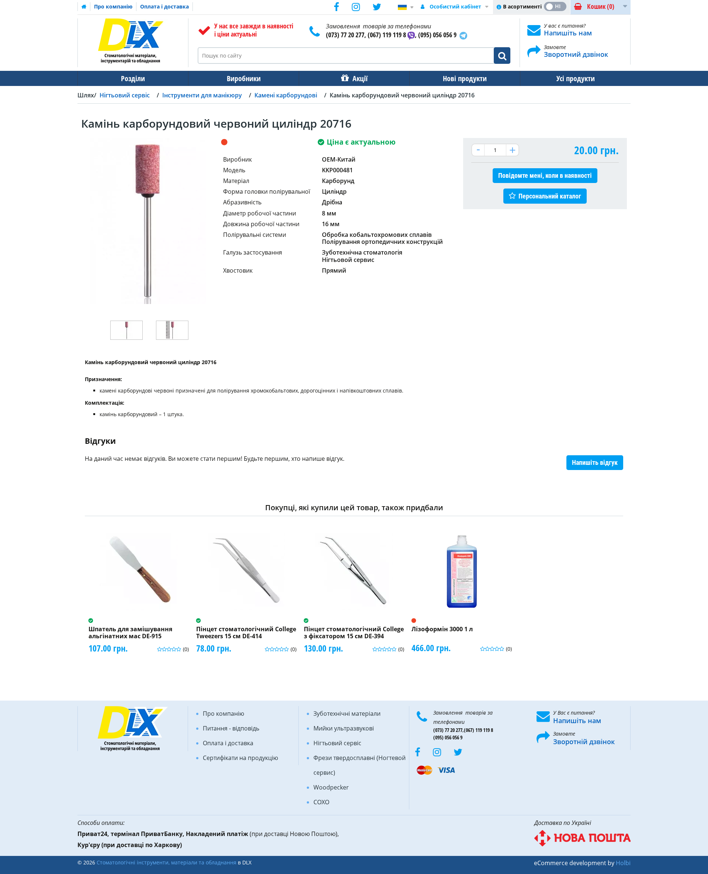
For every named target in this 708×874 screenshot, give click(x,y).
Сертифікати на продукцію (240, 758)
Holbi (623, 863)
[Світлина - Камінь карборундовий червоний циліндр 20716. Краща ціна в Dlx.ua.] (126, 330)
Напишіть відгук (595, 462)
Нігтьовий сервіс (337, 743)
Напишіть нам (568, 33)
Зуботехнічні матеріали (347, 713)
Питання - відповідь (231, 728)
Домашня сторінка (84, 6)
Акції (360, 78)
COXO (321, 802)
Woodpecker (331, 787)
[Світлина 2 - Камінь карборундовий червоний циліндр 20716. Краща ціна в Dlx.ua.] (172, 330)
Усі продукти (575, 78)
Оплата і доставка (164, 6)
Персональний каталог (549, 196)
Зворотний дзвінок (576, 54)
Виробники (244, 78)
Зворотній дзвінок (584, 741)
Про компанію (113, 6)
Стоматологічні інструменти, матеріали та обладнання (166, 862)
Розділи (133, 78)
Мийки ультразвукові (343, 728)
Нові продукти (465, 78)
